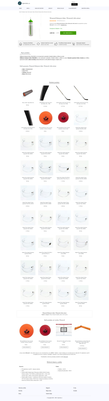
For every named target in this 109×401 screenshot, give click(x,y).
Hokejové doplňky (39, 8)
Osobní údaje (49, 393)
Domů (20, 8)
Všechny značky (22, 387)
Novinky (20, 390)
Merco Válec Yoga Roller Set (28, 102)
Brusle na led (60, 8)
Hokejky (50, 8)
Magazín (48, 387)
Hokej (28, 8)
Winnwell (52, 24)
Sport (61, 314)
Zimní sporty (65, 314)
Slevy (20, 393)
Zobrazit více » (64, 24)
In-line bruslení (72, 8)
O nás (74, 387)
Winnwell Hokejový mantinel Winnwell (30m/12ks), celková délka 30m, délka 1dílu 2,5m (82, 342)
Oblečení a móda (85, 8)
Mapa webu (48, 390)
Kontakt (75, 390)
